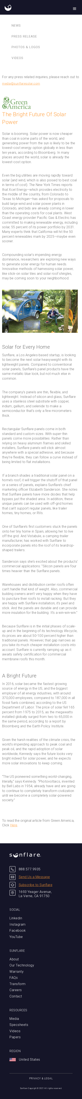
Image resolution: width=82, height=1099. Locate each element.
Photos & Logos (26, 47)
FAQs (13, 978)
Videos (17, 58)
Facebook (17, 931)
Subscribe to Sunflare (36, 885)
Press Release (24, 36)
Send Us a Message (34, 877)
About (14, 959)
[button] (74, 9)
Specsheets (18, 1025)
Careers (15, 990)
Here (13, 825)
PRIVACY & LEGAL (41, 1078)
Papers (15, 1037)
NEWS (16, 25)
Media (14, 1019)
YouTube (16, 937)
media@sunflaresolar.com (21, 83)
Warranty (16, 972)
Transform (17, 984)
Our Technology (21, 965)
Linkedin (15, 918)
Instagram (17, 924)
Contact (15, 996)
